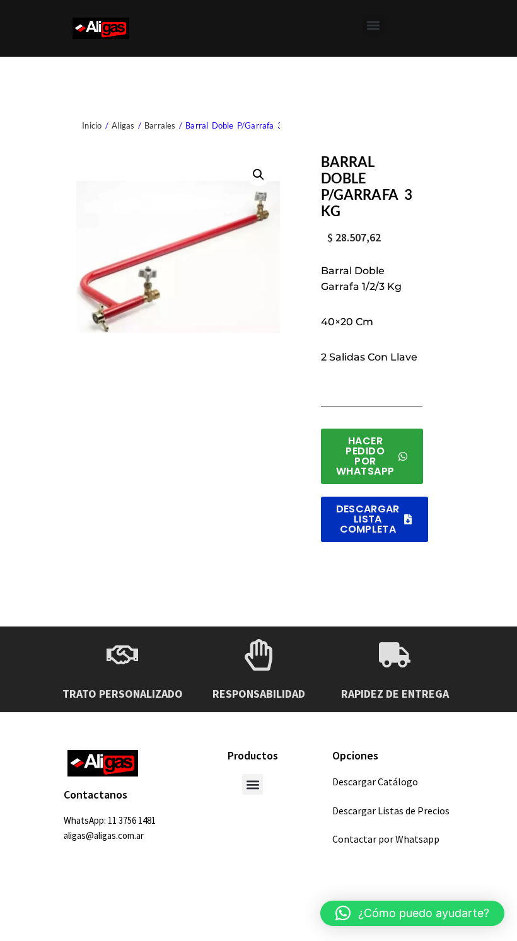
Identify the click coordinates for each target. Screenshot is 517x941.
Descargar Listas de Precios (391, 810)
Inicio (92, 125)
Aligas (123, 125)
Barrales (160, 125)
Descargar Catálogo (375, 781)
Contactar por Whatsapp (385, 839)
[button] (373, 25)
